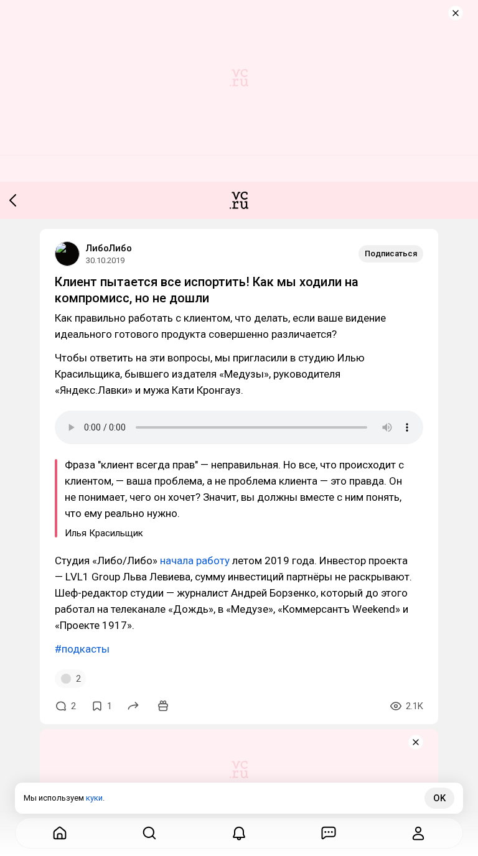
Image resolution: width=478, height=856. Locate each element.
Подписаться (391, 253)
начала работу (195, 560)
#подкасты (82, 649)
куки (94, 797)
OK (439, 798)
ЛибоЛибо (109, 248)
